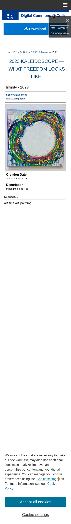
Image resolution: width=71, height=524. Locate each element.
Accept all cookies (35, 502)
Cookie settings (47, 479)
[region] (35, 486)
